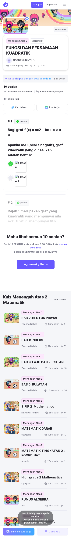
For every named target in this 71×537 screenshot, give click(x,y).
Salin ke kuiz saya (21, 531)
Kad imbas (21, 107)
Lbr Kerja (54, 107)
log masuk (52, 4)
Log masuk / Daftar (35, 264)
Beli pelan (59, 78)
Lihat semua (59, 299)
